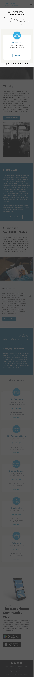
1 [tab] (6, 64)
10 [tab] (27, 64)
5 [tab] (16, 64)
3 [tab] (11, 64)
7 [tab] (20, 64)
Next (30, 64)
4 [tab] (13, 64)
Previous (4, 64)
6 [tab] (18, 64)
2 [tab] (8, 64)
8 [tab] (23, 64)
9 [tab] (25, 64)
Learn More (17, 55)
